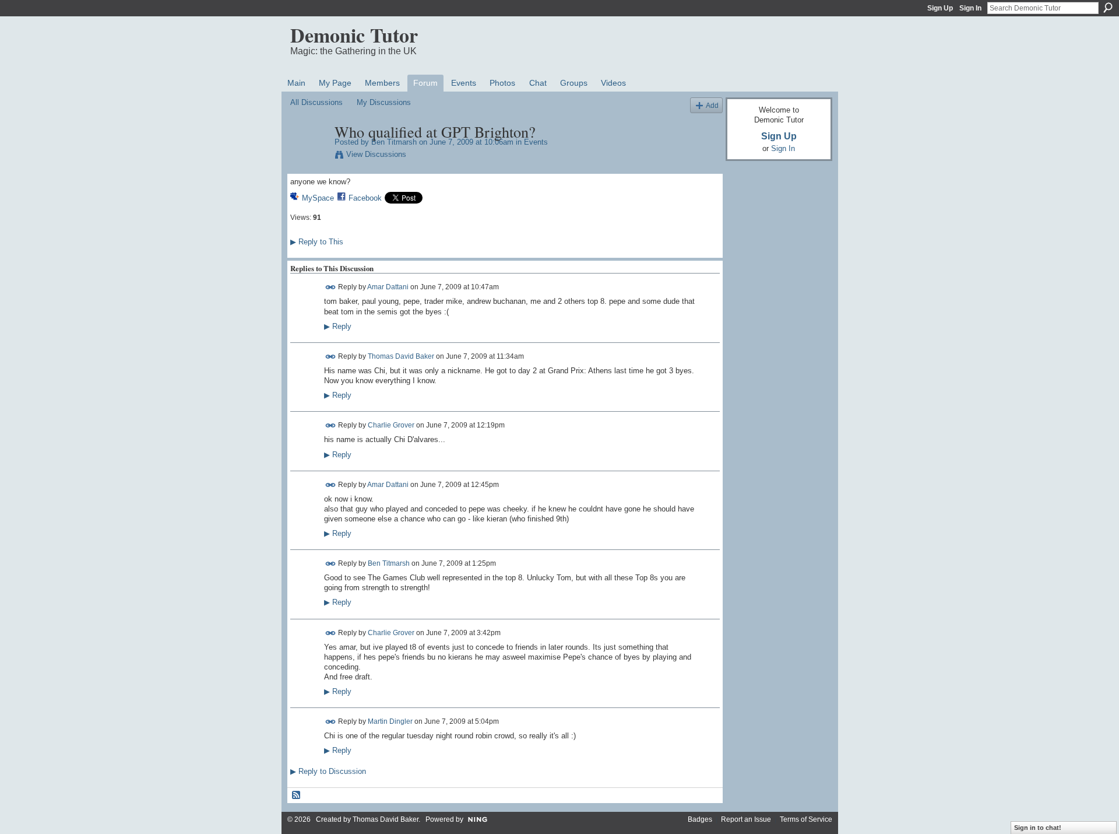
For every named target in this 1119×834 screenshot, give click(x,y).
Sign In (970, 8)
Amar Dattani (388, 287)
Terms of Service (806, 819)
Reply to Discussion (328, 771)
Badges (700, 819)
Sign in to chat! (1037, 827)
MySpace (318, 198)
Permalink (330, 287)
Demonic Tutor (354, 35)
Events (536, 142)
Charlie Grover (391, 425)
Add (712, 105)
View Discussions (376, 154)
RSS (296, 795)
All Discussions (316, 102)
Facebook (365, 198)
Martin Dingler (390, 721)
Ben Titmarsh (394, 142)
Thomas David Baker (401, 356)
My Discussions (384, 102)
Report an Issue (746, 819)
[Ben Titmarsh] (309, 156)
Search (1108, 7)
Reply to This (316, 241)
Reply (337, 327)
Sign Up (940, 8)
